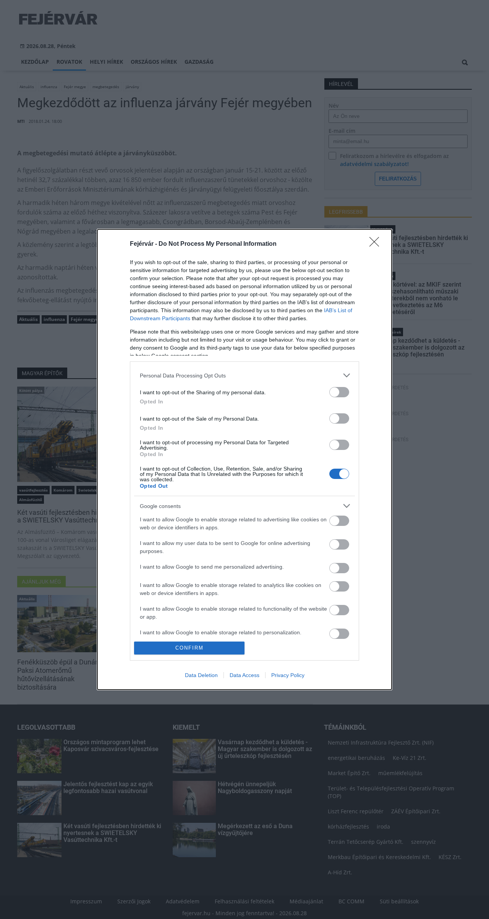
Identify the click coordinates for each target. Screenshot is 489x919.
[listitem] (244, 375)
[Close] (376, 244)
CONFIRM (189, 648)
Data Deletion (201, 675)
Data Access (244, 675)
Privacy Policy (287, 675)
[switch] (339, 392)
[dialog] (244, 459)
